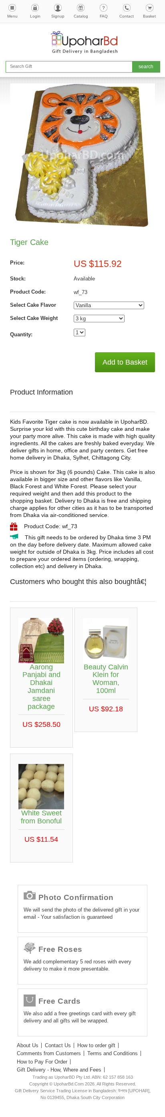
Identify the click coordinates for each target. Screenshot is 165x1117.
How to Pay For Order (42, 1062)
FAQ (104, 16)
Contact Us (58, 1045)
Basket (149, 16)
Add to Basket (125, 362)
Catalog (81, 16)
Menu (12, 16)
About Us (27, 1045)
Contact (126, 16)
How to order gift (96, 1045)
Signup (57, 16)
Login (35, 16)
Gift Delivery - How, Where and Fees (59, 1070)
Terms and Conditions (112, 1053)
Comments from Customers (49, 1053)
